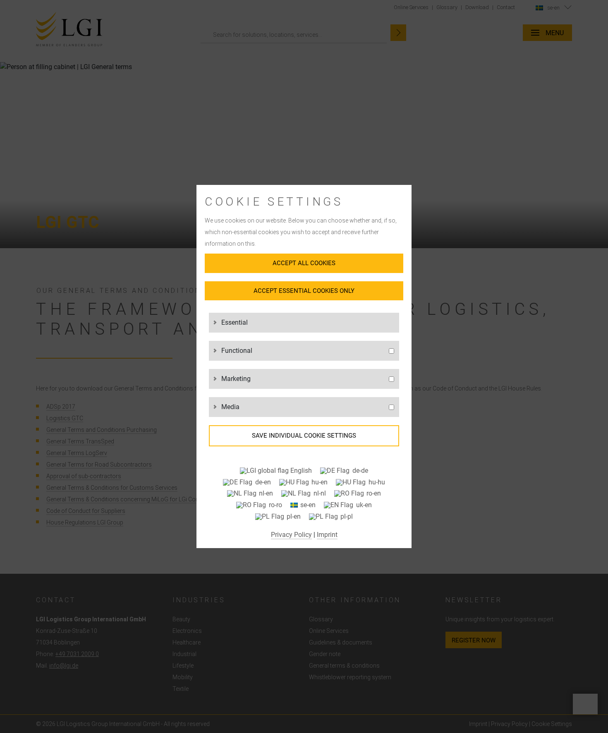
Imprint (327, 535)
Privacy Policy (291, 535)
